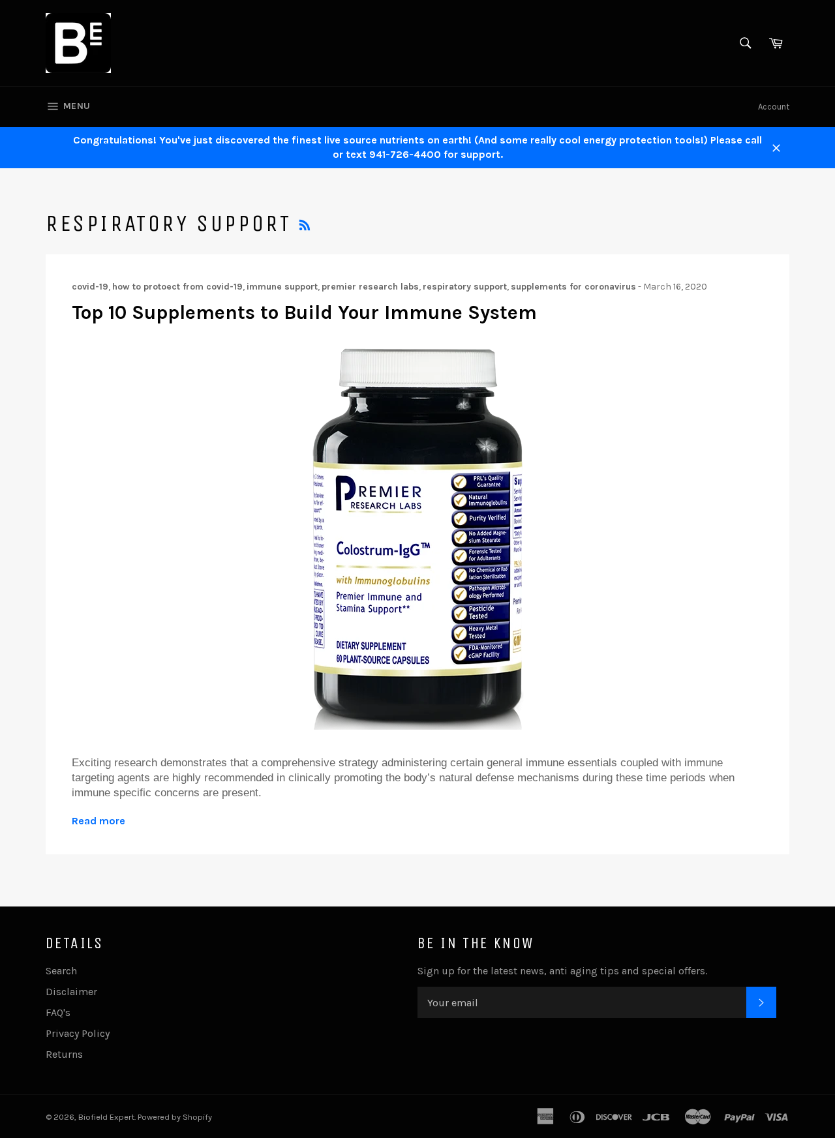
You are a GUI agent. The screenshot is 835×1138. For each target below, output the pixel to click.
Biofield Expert (106, 1117)
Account (773, 107)
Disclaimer (71, 991)
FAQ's (58, 1012)
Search (61, 971)
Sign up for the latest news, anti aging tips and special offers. (562, 971)
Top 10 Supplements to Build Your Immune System (304, 312)
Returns (64, 1054)
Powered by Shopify (175, 1117)
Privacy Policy (78, 1033)
